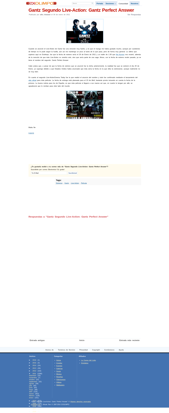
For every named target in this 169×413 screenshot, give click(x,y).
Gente (58, 371)
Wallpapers (60, 385)
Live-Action (75, 183)
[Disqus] (85, 246)
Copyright (96, 350)
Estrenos (59, 183)
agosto (31, 383)
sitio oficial (32, 80)
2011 (34, 373)
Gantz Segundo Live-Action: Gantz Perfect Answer (81, 10)
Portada (100, 3)
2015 (34, 363)
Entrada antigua (37, 340)
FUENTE (31, 133)
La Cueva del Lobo (88, 360)
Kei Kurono (120, 54)
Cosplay (59, 363)
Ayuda (121, 350)
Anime (58, 360)
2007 (34, 409)
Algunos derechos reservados (80, 401)
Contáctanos (109, 350)
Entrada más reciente (129, 340)
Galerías (59, 368)
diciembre (32, 375)
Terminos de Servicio (66, 350)
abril (30, 391)
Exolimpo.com (36, 404)
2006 (34, 411)
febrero (31, 395)
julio (30, 386)
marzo (31, 394)
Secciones (111, 3)
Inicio (81, 340)
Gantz (66, 183)
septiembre (33, 382)
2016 (34, 360)
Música (59, 374)
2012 (34, 371)
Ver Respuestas (134, 15)
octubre (32, 379)
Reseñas (59, 377)
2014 (34, 365)
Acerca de (49, 350)
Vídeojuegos (60, 379)
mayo (31, 390)
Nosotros (134, 3)
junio (31, 387)
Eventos (59, 366)
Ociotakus (84, 363)
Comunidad (123, 4)
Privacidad (83, 350)
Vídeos (58, 382)
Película (84, 183)
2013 (34, 368)
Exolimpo (41, 3)
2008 (34, 406)
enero (31, 398)
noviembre (33, 377)
